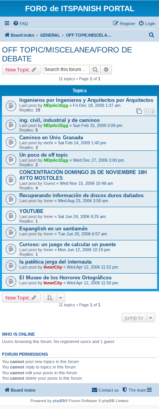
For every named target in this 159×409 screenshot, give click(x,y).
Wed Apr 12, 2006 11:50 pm (92, 283)
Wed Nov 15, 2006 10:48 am (86, 183)
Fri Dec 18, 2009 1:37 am (96, 105)
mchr (48, 142)
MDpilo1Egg (56, 105)
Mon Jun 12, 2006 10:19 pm (84, 249)
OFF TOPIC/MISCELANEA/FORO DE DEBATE (67, 54)
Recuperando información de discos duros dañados (81, 195)
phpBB (59, 401)
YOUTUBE (31, 211)
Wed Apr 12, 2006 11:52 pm (92, 267)
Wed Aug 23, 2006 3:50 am (83, 200)
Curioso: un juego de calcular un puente (67, 244)
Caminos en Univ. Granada (51, 137)
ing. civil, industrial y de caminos (59, 120)
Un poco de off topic (43, 155)
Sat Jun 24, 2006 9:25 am (82, 216)
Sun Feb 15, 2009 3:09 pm (97, 125)
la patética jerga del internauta (55, 262)
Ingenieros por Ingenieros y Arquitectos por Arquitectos (86, 100)
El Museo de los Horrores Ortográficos (65, 278)
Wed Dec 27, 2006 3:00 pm (98, 160)
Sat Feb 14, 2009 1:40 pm (82, 142)
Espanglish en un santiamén (53, 229)
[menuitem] (20, 23)
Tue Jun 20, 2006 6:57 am (82, 234)
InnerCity (53, 267)
